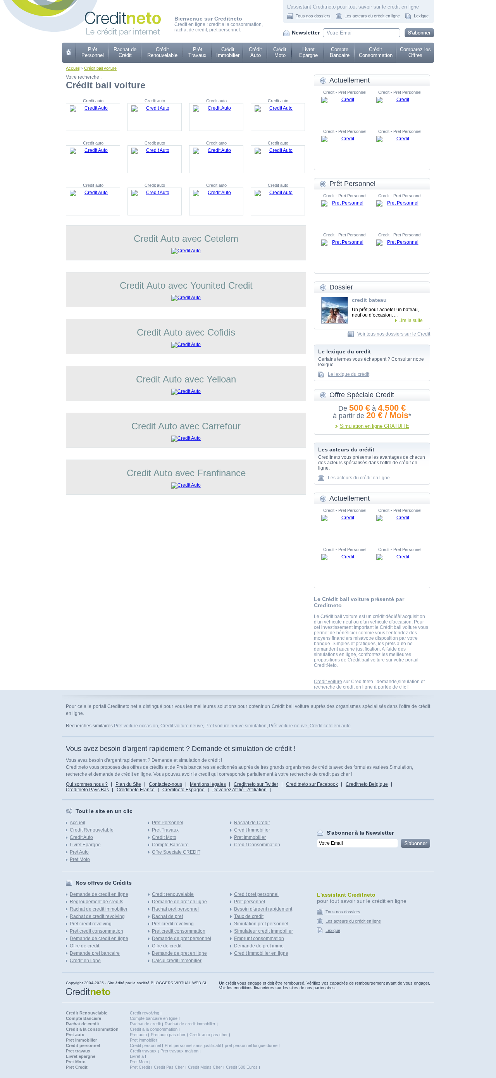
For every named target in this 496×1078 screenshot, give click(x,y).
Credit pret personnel (256, 894)
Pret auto (138, 1034)
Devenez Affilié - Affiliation (239, 789)
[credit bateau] (334, 310)
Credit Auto (81, 837)
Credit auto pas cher (208, 1034)
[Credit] (344, 108)
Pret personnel (249, 901)
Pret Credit (140, 1067)
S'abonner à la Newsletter (360, 833)
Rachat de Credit (252, 822)
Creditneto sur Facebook (312, 784)
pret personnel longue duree (251, 1045)
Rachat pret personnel (175, 909)
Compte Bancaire (340, 52)
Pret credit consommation (96, 931)
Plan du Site (128, 784)
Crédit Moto (279, 52)
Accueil (72, 68)
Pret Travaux (165, 830)
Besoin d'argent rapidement (263, 909)
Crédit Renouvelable (162, 52)
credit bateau (369, 300)
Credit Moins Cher (205, 1067)
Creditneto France (136, 789)
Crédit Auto (255, 52)
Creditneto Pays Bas (87, 789)
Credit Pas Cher (169, 1067)
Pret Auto (79, 852)
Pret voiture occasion (136, 725)
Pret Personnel (167, 822)
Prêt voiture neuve (288, 725)
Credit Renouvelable (92, 830)
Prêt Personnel (92, 52)
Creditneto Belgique (367, 784)
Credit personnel (145, 1045)
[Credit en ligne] (123, 14)
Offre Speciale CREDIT (176, 852)
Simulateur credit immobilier (263, 931)
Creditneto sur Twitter (256, 784)
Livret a (137, 1056)
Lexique (421, 16)
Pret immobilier (143, 1040)
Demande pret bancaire (95, 953)
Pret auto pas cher (168, 1034)
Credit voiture (328, 681)
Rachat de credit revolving (97, 916)
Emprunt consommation (259, 938)
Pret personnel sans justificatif (193, 1045)
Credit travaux (143, 1051)
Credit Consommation (257, 844)
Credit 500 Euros (242, 1067)
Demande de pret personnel (181, 938)
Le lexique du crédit (348, 374)
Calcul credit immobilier (177, 960)
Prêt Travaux (197, 52)
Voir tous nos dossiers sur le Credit (393, 334)
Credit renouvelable (173, 894)
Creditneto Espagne (183, 789)
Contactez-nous (165, 784)
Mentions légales (208, 784)
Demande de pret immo (259, 946)
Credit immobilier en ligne (261, 953)
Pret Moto (80, 859)
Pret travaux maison (179, 1051)
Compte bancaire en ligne (153, 1018)
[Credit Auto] (93, 117)
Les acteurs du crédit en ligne (372, 16)
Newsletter (306, 32)
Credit (69, 53)
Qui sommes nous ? (87, 784)
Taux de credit (249, 916)
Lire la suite (410, 320)
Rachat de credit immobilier (98, 909)
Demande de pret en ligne (179, 901)
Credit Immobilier (252, 830)
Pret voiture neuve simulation (236, 725)
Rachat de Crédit (125, 52)
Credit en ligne (85, 960)
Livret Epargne (308, 52)
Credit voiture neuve (181, 725)
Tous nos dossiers (313, 16)
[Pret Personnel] (344, 212)
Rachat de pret (167, 916)
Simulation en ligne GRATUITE (374, 426)
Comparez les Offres (415, 52)
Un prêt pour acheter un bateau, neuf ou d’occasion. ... (385, 312)
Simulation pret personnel (261, 923)
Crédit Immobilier (227, 52)
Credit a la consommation (153, 1029)
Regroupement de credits (96, 901)
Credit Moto (164, 837)
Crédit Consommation (376, 52)
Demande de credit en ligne (99, 894)
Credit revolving (144, 1013)
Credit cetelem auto (330, 725)
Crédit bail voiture (100, 68)
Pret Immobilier (250, 837)
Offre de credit (84, 946)
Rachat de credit (145, 1023)
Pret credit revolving (91, 923)
